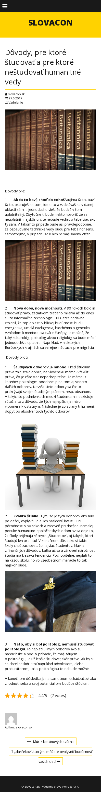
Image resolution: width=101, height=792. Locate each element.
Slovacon (50, 22)
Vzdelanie (16, 102)
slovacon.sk (16, 94)
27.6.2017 (15, 98)
